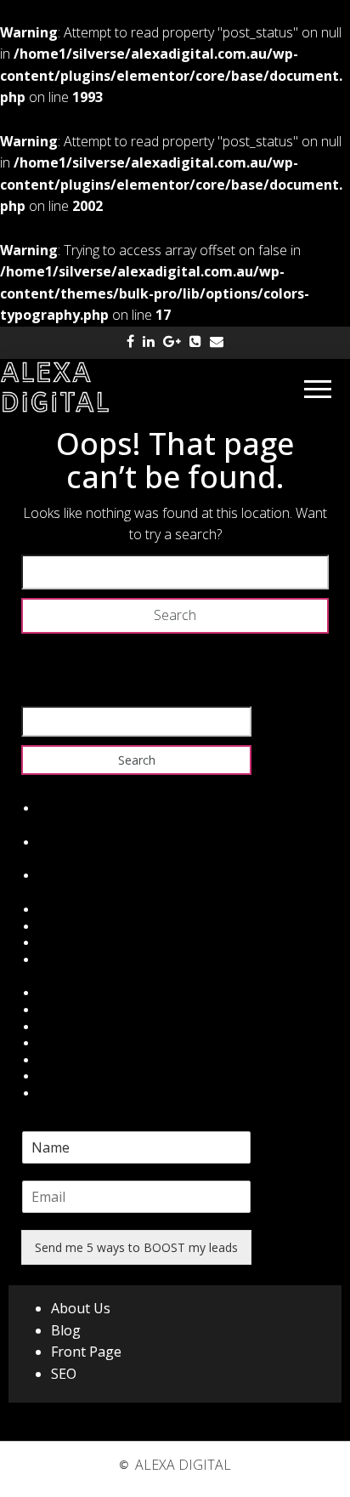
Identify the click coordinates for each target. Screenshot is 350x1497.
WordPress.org (79, 960)
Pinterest (63, 1076)
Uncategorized (78, 876)
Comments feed (82, 943)
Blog (66, 1330)
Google (58, 1027)
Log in (55, 910)
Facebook (65, 993)
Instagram (66, 1060)
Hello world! (70, 808)
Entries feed (71, 927)
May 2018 (65, 842)
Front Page (86, 1351)
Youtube (61, 1093)
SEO (63, 1373)
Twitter (57, 1010)
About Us (80, 1308)
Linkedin (60, 1043)
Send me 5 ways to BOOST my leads (136, 1247)
